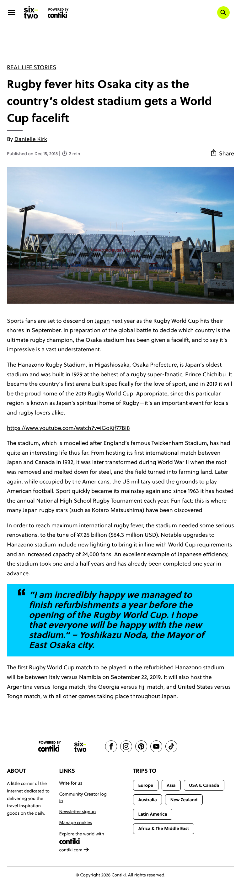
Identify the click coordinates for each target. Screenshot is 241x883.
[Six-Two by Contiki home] (31, 12)
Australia (147, 800)
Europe (145, 785)
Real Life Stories (31, 67)
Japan (102, 321)
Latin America (152, 814)
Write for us (70, 783)
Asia (171, 785)
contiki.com (71, 850)
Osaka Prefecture (154, 364)
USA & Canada (204, 785)
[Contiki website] (49, 746)
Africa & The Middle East (163, 828)
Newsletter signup (77, 811)
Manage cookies (75, 822)
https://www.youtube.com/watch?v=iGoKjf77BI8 (68, 428)
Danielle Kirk (30, 139)
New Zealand (184, 800)
